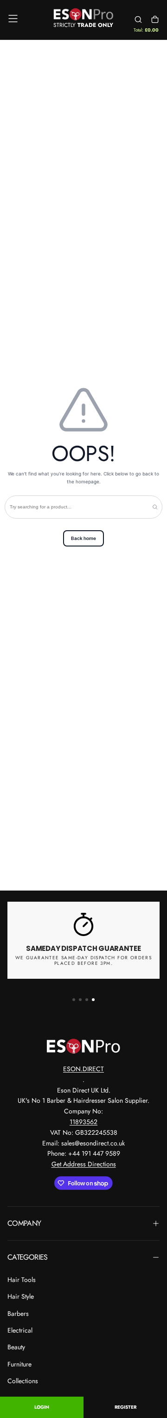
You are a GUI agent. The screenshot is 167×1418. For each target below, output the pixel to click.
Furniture (19, 1364)
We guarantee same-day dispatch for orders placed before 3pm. (83, 960)
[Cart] (155, 19)
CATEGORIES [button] (27, 1257)
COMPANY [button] (24, 1223)
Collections (22, 1380)
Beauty (16, 1347)
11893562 (83, 1121)
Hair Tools (21, 1279)
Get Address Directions (83, 1164)
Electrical (19, 1330)
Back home (83, 538)
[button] (13, 18)
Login (41, 1407)
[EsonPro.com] (83, 1046)
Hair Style (20, 1296)
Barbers (18, 1313)
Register (125, 1407)
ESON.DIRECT (83, 1068)
